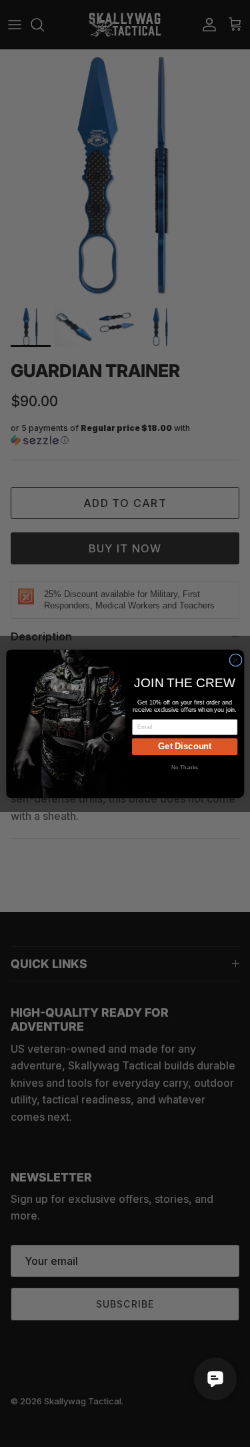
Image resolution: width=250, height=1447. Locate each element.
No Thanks (184, 767)
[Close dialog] (235, 659)
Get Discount (184, 746)
